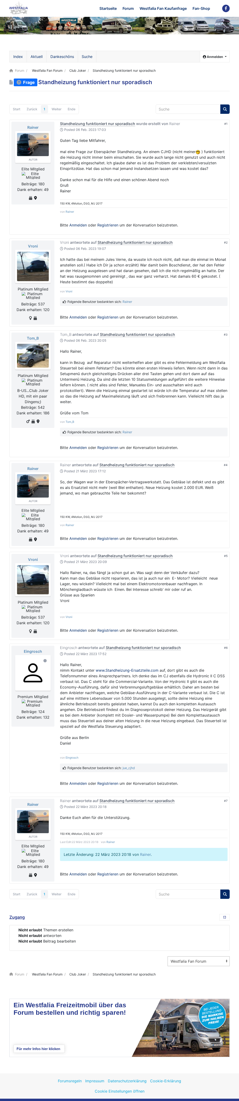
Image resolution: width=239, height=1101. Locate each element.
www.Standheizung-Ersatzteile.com (127, 670)
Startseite (108, 8)
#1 (226, 124)
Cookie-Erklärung (165, 1081)
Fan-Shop (201, 8)
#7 (226, 801)
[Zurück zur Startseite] (18, 8)
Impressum (94, 1081)
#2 (226, 242)
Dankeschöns (62, 56)
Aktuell (37, 56)
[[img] (198, 151)
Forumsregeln (70, 1081)
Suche (87, 56)
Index (18, 56)
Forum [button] (128, 8)
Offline (45, 137)
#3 (226, 334)
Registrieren (107, 225)
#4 (226, 465)
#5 (226, 556)
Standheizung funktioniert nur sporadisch (97, 123)
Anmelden (78, 225)
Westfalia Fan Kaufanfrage (163, 8)
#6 (226, 647)
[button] (215, 56)
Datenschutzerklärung (127, 1081)
